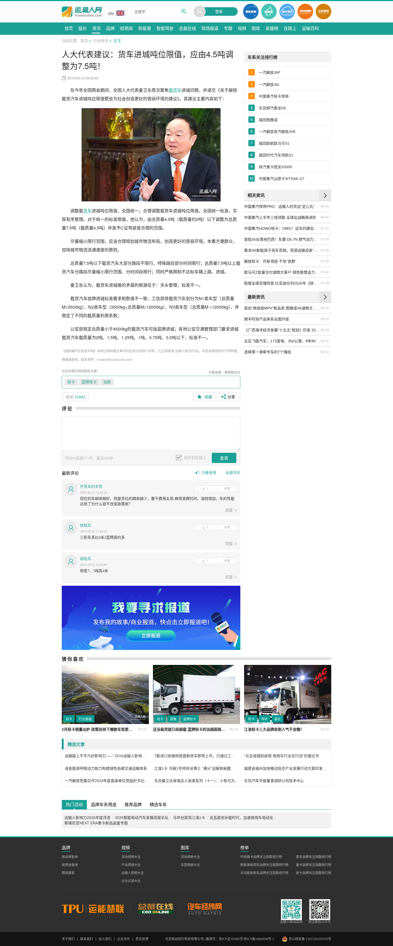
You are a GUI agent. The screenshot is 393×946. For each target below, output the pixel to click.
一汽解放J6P (269, 72)
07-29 (325, 283)
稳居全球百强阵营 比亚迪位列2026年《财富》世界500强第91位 (282, 283)
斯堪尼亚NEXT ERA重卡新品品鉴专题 (96, 823)
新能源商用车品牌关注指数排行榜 (264, 865)
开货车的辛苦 (91, 487)
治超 (107, 382)
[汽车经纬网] (204, 908)
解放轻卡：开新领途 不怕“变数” (270, 261)
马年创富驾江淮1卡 (189, 817)
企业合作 (123, 939)
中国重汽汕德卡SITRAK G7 (282, 179)
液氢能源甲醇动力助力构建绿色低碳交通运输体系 (106, 768)
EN (111, 14)
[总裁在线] (155, 908)
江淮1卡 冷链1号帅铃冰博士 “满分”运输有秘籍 (192, 768)
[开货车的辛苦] (70, 489)
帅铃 (264, 719)
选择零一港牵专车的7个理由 (267, 352)
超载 (173, 719)
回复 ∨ (231, 510)
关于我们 (68, 939)
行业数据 (85, 719)
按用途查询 (70, 865)
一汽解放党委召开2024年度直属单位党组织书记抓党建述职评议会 (107, 781)
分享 (227, 489)
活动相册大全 (190, 857)
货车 (87, 211)
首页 (84, 40)
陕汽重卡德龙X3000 (275, 167)
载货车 (175, 90)
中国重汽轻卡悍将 (274, 96)
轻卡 (71, 382)
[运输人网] (82, 12)
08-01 (325, 206)
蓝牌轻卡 (89, 382)
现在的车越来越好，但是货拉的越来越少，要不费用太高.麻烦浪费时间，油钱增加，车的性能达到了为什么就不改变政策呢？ (157, 501)
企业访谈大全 (131, 881)
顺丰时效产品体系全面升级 (266, 319)
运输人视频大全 (132, 873)
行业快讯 (100, 40)
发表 (224, 458)
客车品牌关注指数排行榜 (313, 857)
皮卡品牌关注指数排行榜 (313, 873)
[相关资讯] (325, 195)
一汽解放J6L (269, 84)
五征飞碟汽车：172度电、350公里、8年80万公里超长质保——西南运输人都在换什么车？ (282, 341)
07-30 (325, 239)
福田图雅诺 (268, 120)
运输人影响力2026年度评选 (87, 817)
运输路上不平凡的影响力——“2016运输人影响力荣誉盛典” (107, 756)
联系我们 (86, 939)
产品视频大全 (131, 865)
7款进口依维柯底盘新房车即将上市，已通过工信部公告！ (196, 756)
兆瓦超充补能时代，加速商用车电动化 (241, 817)
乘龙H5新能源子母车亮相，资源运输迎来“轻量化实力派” (282, 250)
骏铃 (277, 719)
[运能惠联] (96, 908)
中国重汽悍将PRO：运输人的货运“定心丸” (279, 206)
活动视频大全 (131, 857)
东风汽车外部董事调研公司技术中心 (274, 781)
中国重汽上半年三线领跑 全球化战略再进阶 (280, 217)
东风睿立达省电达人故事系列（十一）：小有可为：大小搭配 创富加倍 (196, 781)
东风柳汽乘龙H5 (272, 108)
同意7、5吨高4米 (94, 571)
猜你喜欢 (73, 659)
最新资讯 (256, 297)
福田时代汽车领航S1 (276, 155)
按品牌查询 (70, 857)
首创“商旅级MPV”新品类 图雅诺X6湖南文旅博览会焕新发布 (282, 308)
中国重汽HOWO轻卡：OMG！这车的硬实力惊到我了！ (282, 228)
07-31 (325, 228)
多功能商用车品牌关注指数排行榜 (264, 873)
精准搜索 (68, 873)
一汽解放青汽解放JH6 (277, 131)
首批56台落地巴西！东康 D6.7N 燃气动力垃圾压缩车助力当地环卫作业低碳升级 (282, 239)
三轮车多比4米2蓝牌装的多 (102, 537)
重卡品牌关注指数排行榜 (313, 865)
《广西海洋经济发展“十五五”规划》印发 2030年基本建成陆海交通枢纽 (282, 330)
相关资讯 (256, 195)
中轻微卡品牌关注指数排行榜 (261, 857)
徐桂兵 (85, 525)
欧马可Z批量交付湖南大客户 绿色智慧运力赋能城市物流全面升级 (282, 272)
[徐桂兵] (70, 528)
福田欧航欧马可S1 (274, 143)
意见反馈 (142, 939)
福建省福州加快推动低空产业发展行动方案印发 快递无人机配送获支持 (286, 768)
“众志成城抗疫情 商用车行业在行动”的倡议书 (281, 756)
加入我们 (105, 939)
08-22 (325, 308)
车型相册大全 (190, 865)
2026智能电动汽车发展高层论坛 (141, 817)
